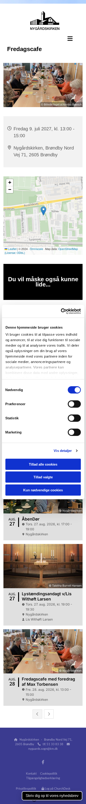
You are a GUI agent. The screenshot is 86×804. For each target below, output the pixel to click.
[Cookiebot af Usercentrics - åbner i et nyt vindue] (61, 311)
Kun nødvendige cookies (43, 490)
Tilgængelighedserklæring (43, 778)
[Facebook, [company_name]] (43, 762)
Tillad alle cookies (43, 464)
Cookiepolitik (48, 773)
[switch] (74, 403)
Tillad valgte (43, 477)
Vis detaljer (63, 451)
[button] (43, 38)
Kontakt (31, 773)
